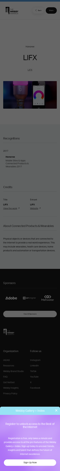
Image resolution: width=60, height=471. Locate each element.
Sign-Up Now (30, 462)
